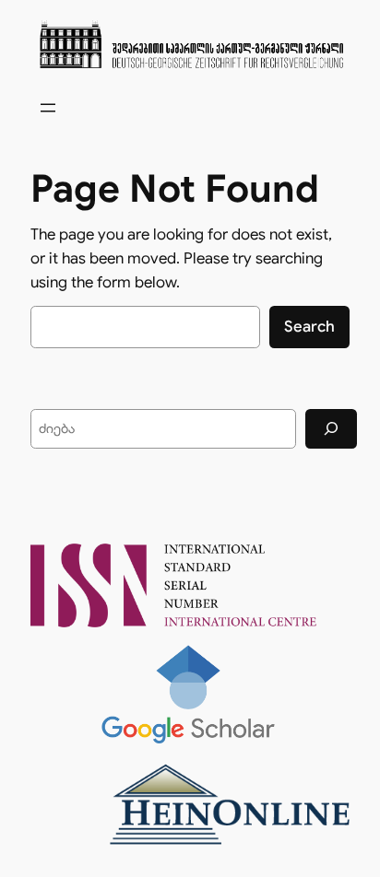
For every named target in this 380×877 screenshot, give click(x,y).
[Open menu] (48, 108)
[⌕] (331, 429)
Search (309, 326)
